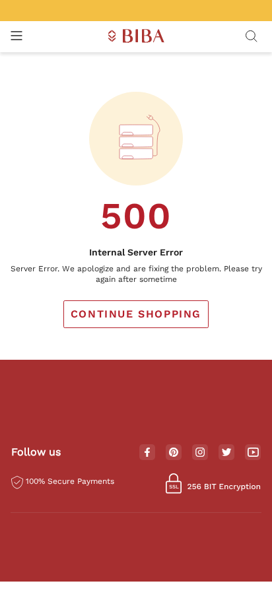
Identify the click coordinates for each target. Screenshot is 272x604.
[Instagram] (200, 453)
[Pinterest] (173, 453)
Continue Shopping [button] (136, 314)
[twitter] (226, 452)
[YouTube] (253, 453)
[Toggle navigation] (16, 36)
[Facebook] (147, 453)
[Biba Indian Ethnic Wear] (136, 36)
